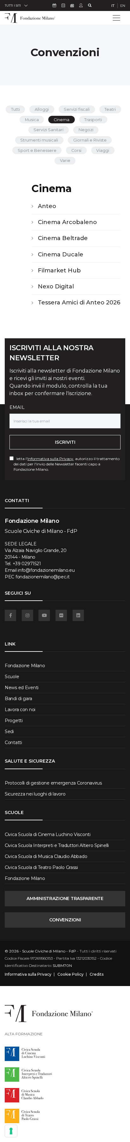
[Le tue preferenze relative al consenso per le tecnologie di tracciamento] (11, 1131)
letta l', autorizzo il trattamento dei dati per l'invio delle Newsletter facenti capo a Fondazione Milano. (67, 464)
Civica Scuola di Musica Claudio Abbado (46, 856)
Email (17, 407)
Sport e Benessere (37, 150)
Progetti (14, 720)
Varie (65, 160)
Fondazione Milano (25, 665)
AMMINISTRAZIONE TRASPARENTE (65, 898)
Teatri (110, 109)
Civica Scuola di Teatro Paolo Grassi (41, 867)
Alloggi (42, 109)
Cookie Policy (70, 974)
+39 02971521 (27, 563)
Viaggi (102, 150)
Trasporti (93, 119)
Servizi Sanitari (48, 129)
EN (122, 5)
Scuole (12, 676)
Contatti (13, 742)
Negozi (86, 129)
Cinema (61, 119)
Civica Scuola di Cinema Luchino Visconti (48, 834)
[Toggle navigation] (116, 18)
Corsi (76, 150)
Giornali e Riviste (90, 140)
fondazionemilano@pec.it (42, 577)
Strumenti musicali (39, 140)
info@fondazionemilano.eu (46, 570)
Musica (32, 119)
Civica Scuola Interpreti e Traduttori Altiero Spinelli (57, 845)
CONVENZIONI (65, 920)
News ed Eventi (21, 687)
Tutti (15, 109)
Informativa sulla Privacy (50, 458)
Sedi (9, 731)
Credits (96, 974)
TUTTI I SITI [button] (13, 5)
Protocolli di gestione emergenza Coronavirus (53, 783)
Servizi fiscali (77, 109)
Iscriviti (65, 442)
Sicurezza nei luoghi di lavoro (35, 794)
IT (113, 5)
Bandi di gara (18, 698)
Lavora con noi (20, 709)
